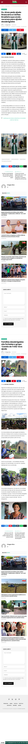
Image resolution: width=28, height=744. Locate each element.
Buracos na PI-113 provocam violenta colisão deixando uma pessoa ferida (7, 535)
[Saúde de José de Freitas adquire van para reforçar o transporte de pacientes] (14, 271)
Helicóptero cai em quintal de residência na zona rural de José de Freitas (13, 595)
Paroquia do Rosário (6, 161)
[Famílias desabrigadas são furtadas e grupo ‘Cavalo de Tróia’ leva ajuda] (14, 368)
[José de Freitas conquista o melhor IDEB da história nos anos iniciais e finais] (14, 226)
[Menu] (2, 2)
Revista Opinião (21, 708)
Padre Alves (22, 159)
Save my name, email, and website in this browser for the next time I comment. (13, 319)
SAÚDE (19, 705)
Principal (6, 703)
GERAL (11, 703)
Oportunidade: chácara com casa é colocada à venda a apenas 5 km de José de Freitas (14, 616)
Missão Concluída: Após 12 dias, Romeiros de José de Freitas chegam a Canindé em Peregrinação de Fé (13, 258)
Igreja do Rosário (6, 159)
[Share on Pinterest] (20, 30)
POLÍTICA (21, 703)
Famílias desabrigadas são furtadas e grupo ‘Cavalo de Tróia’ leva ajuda (7, 175)
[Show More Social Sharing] (25, 30)
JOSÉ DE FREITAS (14, 159)
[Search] (26, 2)
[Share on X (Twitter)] (12, 30)
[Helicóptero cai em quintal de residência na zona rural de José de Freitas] (14, 586)
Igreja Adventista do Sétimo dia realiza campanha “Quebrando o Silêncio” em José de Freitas (13, 214)
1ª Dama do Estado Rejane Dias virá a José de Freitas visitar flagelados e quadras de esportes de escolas (20, 176)
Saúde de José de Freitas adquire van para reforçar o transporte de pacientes (13, 280)
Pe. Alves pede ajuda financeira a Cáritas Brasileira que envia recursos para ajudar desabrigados (20, 535)
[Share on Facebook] (5, 30)
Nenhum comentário (16, 26)
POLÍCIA (16, 703)
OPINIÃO (15, 705)
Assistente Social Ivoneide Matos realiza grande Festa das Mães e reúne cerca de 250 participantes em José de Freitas (13, 639)
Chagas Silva (7, 24)
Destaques (4, 9)
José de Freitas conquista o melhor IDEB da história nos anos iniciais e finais (13, 235)
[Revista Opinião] (14, 2)
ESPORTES (9, 705)
